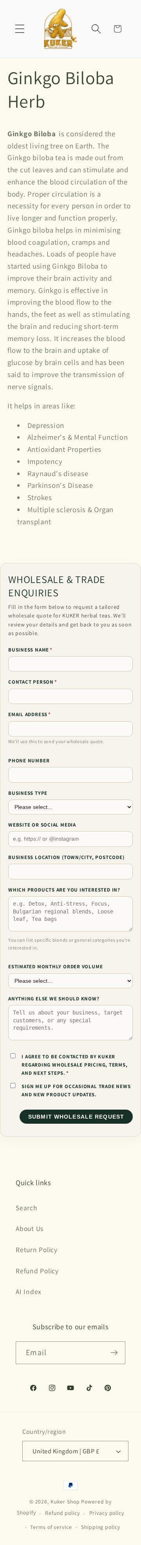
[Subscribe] (114, 1352)
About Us (29, 1228)
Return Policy (37, 1249)
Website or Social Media (42, 824)
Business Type (27, 793)
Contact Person (32, 682)
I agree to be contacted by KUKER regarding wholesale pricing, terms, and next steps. (74, 1065)
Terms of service (51, 1527)
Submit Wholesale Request (76, 1117)
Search (26, 1207)
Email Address (29, 714)
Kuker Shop (65, 1501)
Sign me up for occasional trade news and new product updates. (76, 1090)
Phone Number (28, 760)
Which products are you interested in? (64, 889)
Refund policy (62, 1512)
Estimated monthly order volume (55, 966)
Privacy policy (106, 1512)
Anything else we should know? (53, 998)
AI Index (29, 1291)
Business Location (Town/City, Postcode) (66, 857)
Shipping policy (100, 1527)
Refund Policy (37, 1270)
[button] (20, 29)
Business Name (30, 649)
